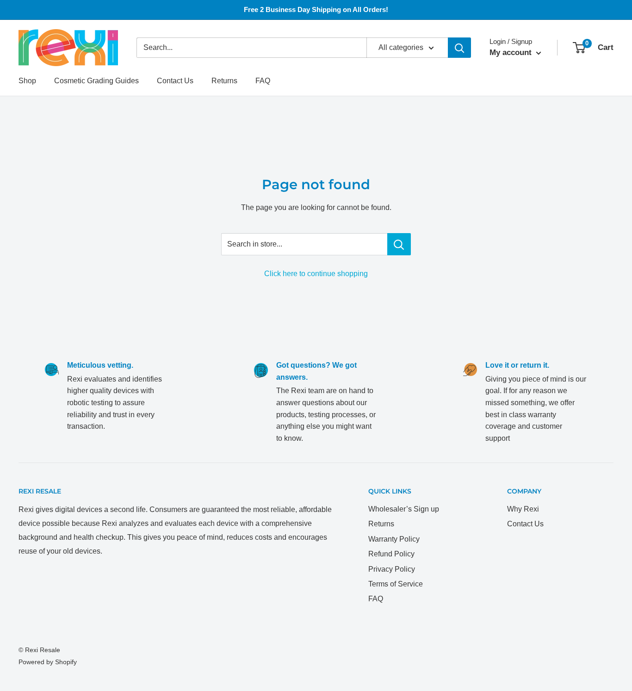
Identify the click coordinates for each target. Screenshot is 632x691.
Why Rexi (523, 509)
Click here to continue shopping (316, 274)
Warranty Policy (394, 539)
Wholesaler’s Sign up (403, 509)
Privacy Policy (391, 569)
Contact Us (175, 81)
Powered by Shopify (48, 662)
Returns (224, 81)
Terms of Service (395, 584)
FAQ (262, 81)
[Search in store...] (399, 244)
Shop (27, 81)
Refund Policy (391, 554)
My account (511, 52)
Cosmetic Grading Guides (96, 81)
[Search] (459, 47)
